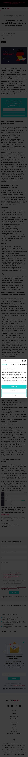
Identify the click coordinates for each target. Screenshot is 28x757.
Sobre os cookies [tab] (22, 364)
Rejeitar (14, 395)
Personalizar (13, 390)
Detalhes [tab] (13, 364)
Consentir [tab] (4, 364)
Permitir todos (14, 386)
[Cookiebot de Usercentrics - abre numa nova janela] (21, 361)
